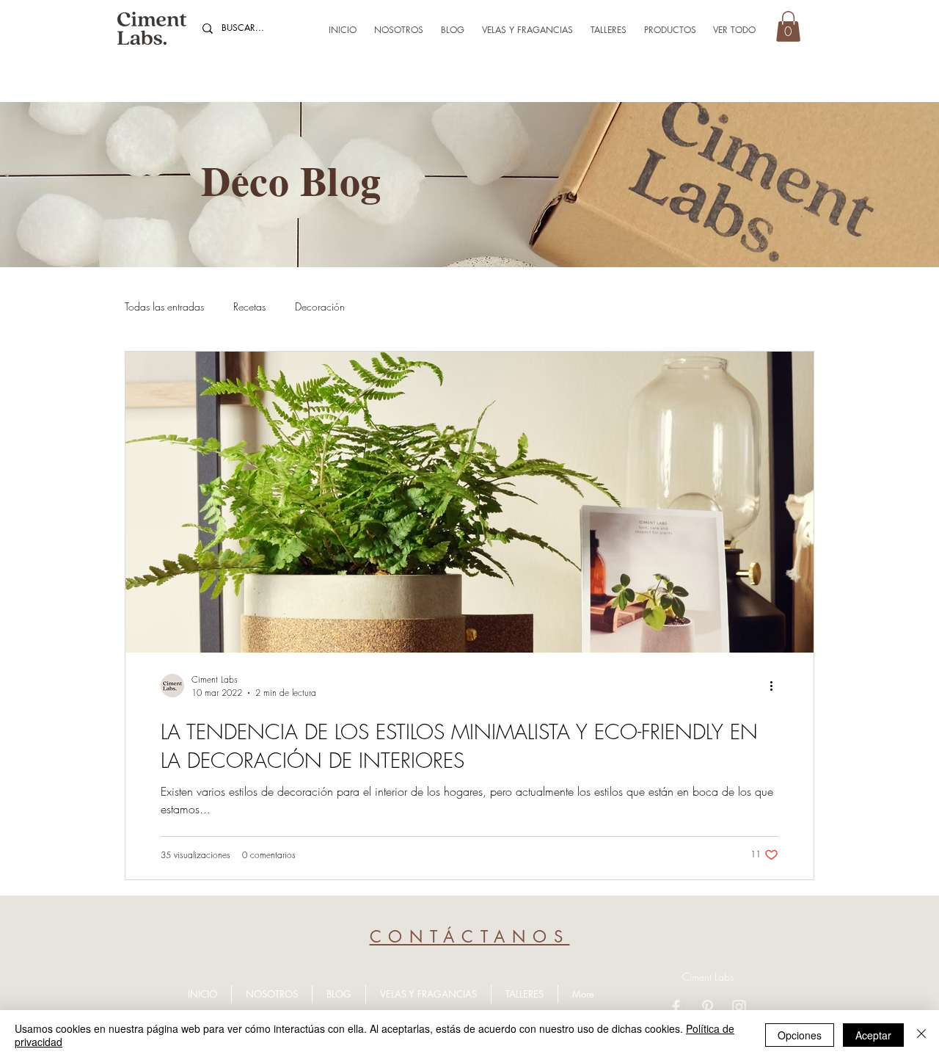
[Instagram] (739, 1007)
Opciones (800, 1035)
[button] (788, 26)
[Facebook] (676, 1007)
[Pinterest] (707, 1007)
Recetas (249, 306)
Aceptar (873, 1035)
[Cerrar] (921, 1035)
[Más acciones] (776, 685)
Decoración (320, 306)
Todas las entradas (164, 306)
